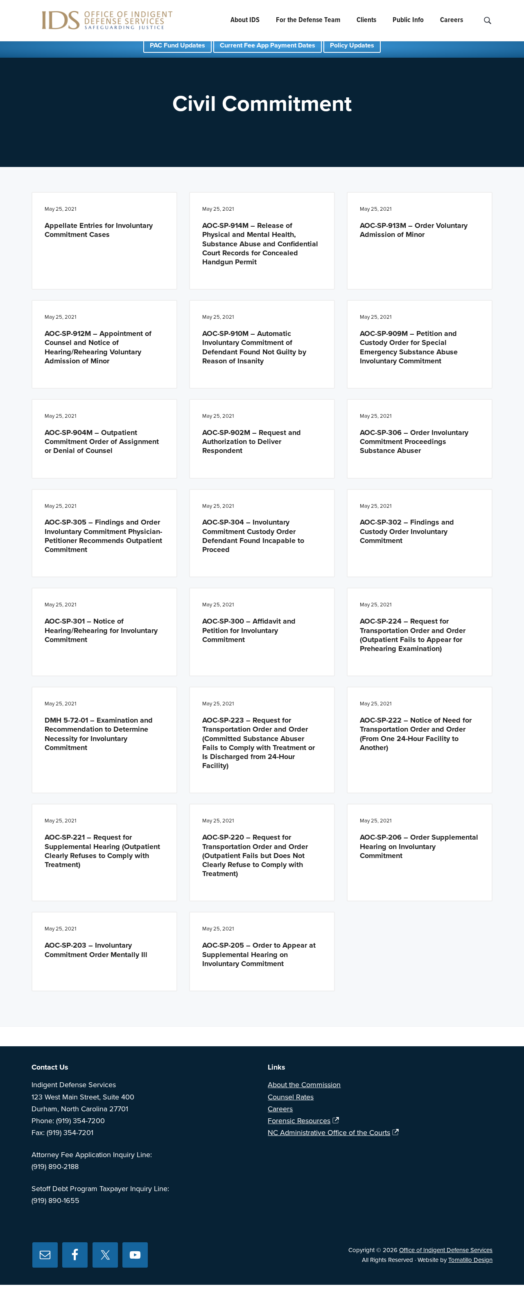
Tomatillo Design (470, 1260)
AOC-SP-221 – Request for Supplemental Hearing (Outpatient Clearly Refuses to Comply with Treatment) (102, 851)
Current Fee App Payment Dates (267, 45)
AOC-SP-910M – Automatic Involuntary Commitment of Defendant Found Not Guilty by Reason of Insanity (254, 347)
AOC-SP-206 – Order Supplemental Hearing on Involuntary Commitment (419, 846)
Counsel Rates (291, 1097)
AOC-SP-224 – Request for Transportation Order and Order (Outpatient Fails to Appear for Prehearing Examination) (412, 635)
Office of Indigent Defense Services (445, 1250)
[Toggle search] (487, 21)
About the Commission (304, 1084)
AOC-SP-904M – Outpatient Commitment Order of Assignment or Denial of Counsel (102, 441)
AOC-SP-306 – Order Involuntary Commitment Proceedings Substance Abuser (414, 441)
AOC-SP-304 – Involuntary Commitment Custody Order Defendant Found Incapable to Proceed (253, 536)
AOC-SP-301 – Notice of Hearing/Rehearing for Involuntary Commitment (101, 630)
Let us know (377, 1036)
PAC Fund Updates (177, 45)
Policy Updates (352, 45)
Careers (280, 1108)
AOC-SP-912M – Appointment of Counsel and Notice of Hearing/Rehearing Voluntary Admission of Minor (98, 347)
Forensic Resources (299, 1120)
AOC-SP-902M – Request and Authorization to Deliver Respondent (251, 441)
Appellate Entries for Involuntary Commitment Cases (99, 230)
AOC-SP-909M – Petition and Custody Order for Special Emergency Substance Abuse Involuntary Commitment (409, 347)
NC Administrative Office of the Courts (329, 1132)
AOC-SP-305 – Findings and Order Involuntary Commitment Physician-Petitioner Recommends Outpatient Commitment (103, 536)
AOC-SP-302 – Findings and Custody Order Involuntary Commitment (407, 531)
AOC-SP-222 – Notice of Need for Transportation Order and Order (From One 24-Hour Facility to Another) (416, 734)
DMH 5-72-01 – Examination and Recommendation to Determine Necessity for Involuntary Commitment (99, 734)
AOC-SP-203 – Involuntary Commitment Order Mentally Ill (96, 950)
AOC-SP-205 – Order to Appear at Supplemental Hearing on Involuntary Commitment (259, 954)
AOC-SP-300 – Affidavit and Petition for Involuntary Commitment (249, 630)
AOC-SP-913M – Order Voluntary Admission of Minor (414, 230)
